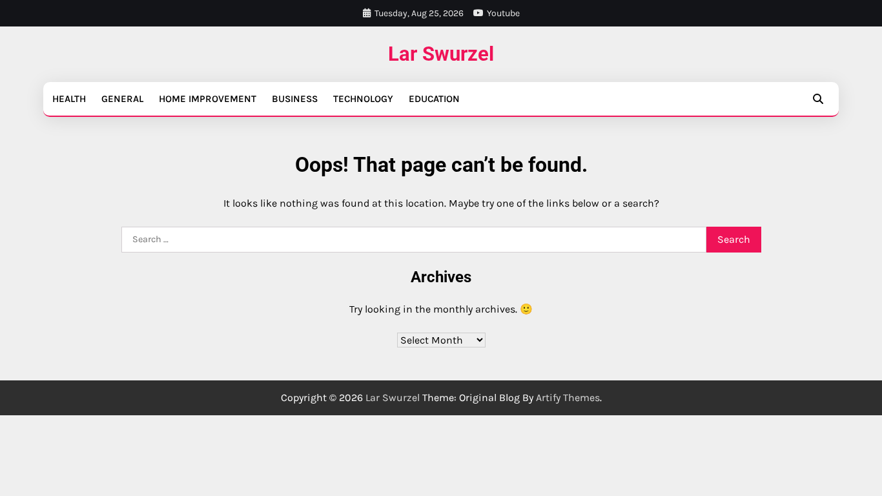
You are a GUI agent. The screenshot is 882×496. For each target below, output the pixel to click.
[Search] (818, 98)
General (122, 99)
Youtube (503, 13)
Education (434, 99)
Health (69, 99)
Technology (363, 99)
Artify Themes (568, 397)
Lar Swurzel (441, 54)
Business (295, 99)
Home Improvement (207, 99)
